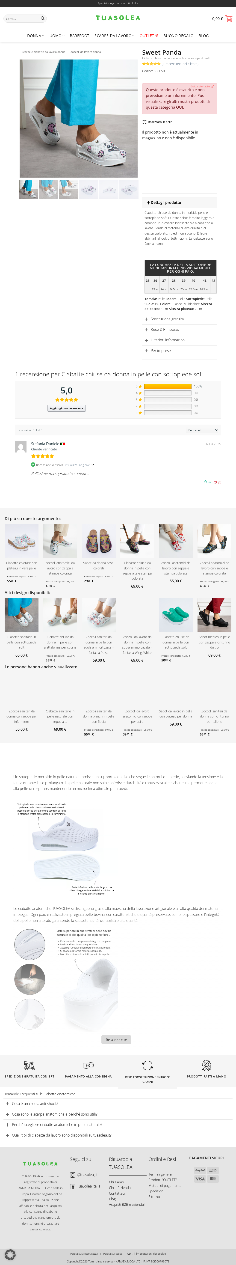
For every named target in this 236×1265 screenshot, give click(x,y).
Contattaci (117, 1193)
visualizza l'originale (77, 465)
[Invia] (43, 19)
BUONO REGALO (178, 35)
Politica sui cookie (112, 1253)
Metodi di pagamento (165, 1185)
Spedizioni (156, 1191)
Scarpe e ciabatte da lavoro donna (43, 52)
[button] (222, 19)
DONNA (34, 35)
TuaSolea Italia (88, 1186)
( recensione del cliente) (180, 64)
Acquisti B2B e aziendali (127, 1204)
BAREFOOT (79, 35)
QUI (179, 107)
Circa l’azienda (120, 1187)
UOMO (56, 35)
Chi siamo (116, 1182)
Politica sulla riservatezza (84, 1253)
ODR (130, 1253)
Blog (204, 35)
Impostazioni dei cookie (151, 1254)
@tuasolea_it (87, 1174)
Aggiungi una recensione (66, 408)
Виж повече (116, 1039)
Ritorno (154, 1196)
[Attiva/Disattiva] (146, 202)
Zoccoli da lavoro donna (86, 52)
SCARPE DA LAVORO (112, 35)
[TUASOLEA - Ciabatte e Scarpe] (118, 18)
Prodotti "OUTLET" (162, 1179)
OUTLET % (149, 35)
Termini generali (160, 1174)
